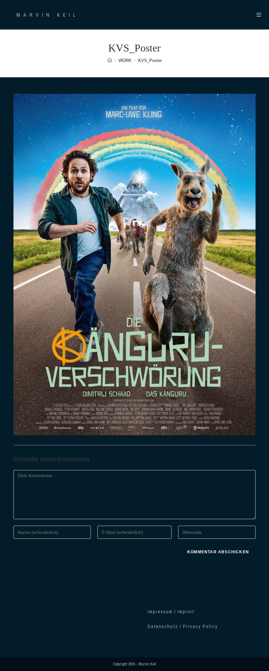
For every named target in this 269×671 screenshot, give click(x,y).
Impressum (161, 612)
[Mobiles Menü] (259, 15)
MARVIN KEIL (47, 14)
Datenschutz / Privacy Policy (183, 626)
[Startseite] (110, 60)
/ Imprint (184, 612)
